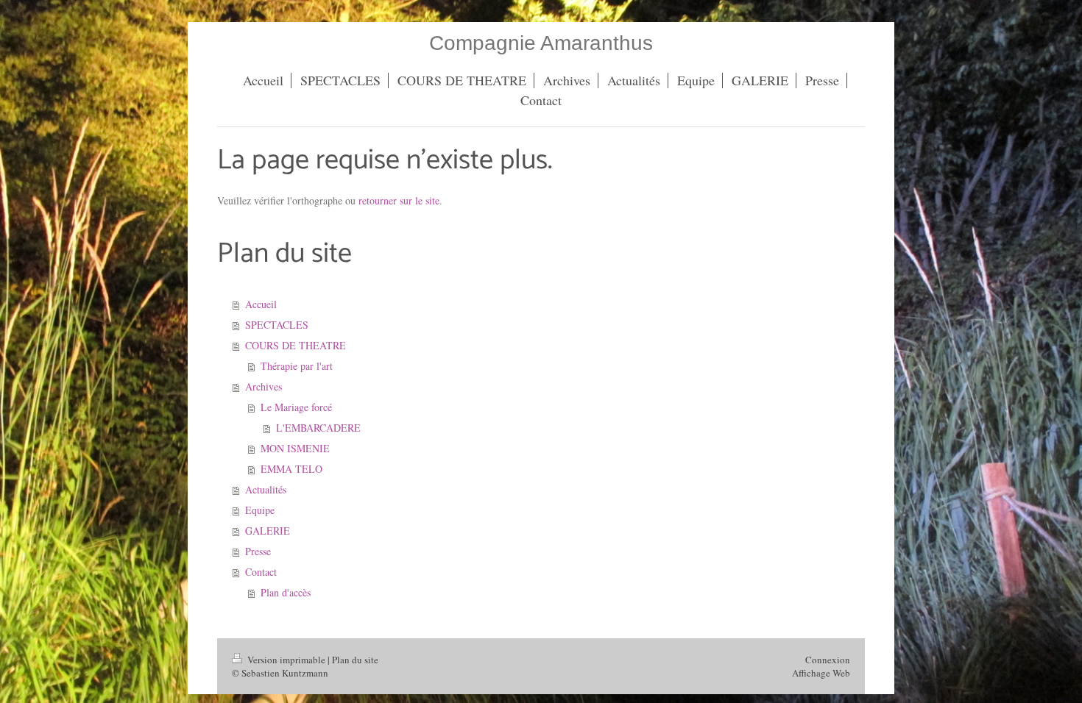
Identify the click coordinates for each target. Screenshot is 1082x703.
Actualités (265, 489)
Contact (261, 572)
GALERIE (267, 531)
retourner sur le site (398, 200)
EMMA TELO (291, 469)
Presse (258, 551)
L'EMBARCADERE (318, 428)
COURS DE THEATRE (295, 345)
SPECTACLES (276, 325)
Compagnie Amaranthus (541, 43)
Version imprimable (286, 659)
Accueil (261, 304)
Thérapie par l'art (297, 366)
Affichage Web (821, 672)
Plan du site (355, 659)
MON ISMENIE (295, 448)
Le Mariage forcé (296, 407)
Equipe (260, 510)
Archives (263, 386)
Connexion (827, 659)
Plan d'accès (286, 592)
